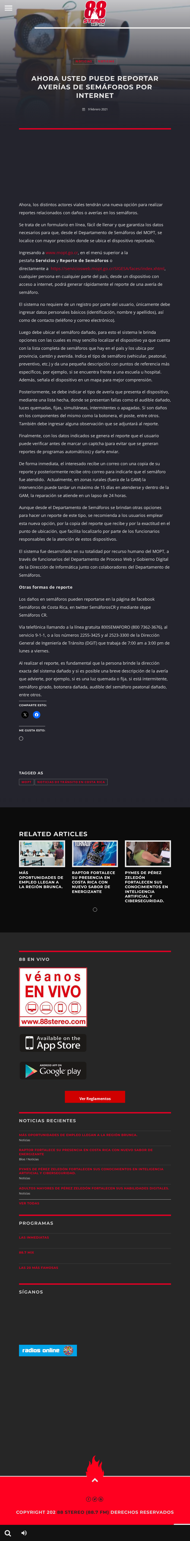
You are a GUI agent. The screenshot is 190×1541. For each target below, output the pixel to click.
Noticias (84, 61)
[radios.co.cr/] (48, 1355)
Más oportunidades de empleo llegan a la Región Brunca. (41, 880)
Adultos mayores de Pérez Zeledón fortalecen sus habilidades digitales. (94, 1188)
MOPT (27, 782)
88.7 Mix (26, 1253)
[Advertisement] (95, 38)
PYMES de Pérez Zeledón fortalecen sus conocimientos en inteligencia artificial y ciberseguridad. (146, 887)
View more (42, 853)
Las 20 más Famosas (38, 1268)
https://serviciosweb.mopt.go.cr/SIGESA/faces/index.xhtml (108, 268)
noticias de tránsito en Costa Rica (71, 782)
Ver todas (29, 1203)
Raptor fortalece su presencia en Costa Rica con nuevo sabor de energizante (93, 882)
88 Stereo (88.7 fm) (83, 1512)
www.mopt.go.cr (62, 252)
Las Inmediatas (34, 1237)
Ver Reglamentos (95, 1098)
